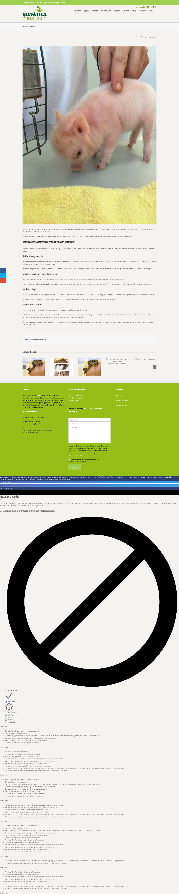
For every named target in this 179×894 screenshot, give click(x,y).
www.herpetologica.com (76, 398)
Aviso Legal (119, 395)
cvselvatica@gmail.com (55, 2)
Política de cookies (122, 405)
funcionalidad (12, 713)
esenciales (11, 701)
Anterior (143, 37)
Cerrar (2, 485)
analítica (10, 717)
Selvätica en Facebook (75, 395)
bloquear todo (12, 690)
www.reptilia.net (74, 400)
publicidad (11, 722)
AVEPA (39, 395)
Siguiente (152, 37)
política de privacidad (75, 455)
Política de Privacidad (123, 400)
